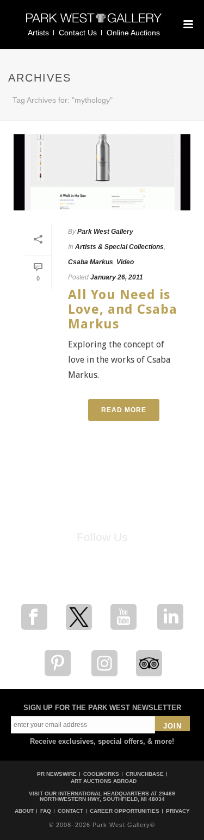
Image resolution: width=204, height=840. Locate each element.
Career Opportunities (124, 811)
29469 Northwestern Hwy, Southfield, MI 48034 (108, 796)
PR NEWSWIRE (57, 774)
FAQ (45, 811)
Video (125, 262)
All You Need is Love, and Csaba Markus (122, 309)
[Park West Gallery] (94, 23)
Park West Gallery (105, 231)
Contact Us (78, 32)
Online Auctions (133, 32)
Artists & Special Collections (119, 247)
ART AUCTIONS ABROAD (104, 781)
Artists (38, 32)
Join (172, 726)
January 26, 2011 (116, 277)
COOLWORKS (101, 774)
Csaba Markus (90, 262)
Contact (70, 811)
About (24, 811)
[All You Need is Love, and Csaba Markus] (102, 172)
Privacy (178, 811)
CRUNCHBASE (145, 774)
